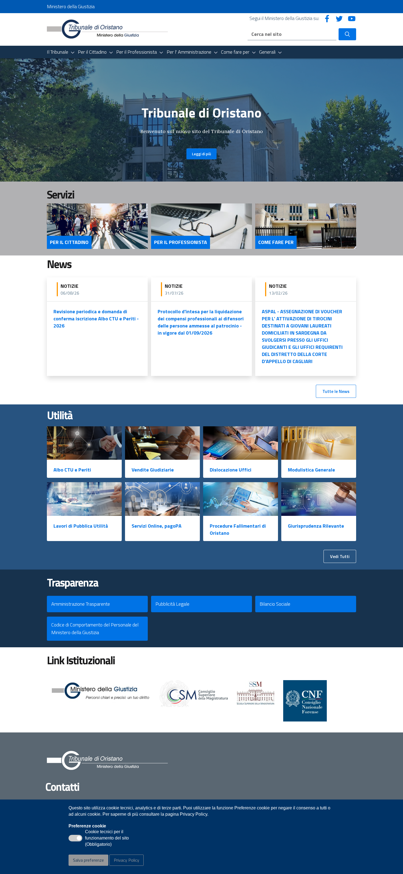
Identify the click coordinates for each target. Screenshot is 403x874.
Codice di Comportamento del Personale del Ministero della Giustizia (94, 628)
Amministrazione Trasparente (80, 604)
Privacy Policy (126, 860)
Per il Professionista (180, 242)
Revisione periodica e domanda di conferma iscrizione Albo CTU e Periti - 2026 (96, 318)
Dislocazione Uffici (230, 469)
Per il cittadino (69, 242)
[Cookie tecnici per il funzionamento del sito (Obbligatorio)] (75, 838)
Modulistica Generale (311, 469)
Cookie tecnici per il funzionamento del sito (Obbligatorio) (107, 838)
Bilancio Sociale (275, 604)
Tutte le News (336, 391)
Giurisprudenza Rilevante (316, 526)
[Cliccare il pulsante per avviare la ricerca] (347, 34)
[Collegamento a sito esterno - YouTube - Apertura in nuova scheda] (351, 18)
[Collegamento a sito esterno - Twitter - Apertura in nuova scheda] (339, 18)
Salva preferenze (88, 860)
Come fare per (276, 242)
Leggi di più (201, 154)
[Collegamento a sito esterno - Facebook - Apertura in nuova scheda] (327, 18)
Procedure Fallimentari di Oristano (238, 529)
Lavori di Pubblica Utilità (80, 526)
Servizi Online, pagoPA (156, 526)
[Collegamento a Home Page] (107, 29)
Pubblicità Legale (172, 604)
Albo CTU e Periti (72, 469)
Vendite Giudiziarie (153, 469)
